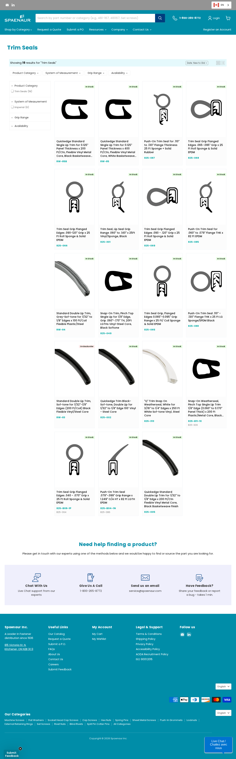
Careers (53, 664)
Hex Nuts (106, 720)
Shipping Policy (145, 639)
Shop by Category (17, 29)
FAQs (51, 649)
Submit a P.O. (57, 644)
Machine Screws (14, 720)
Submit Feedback (60, 669)
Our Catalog (56, 634)
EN (222, 5)
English (222, 686)
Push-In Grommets (171, 720)
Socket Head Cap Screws (63, 720)
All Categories (122, 724)
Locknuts (192, 720)
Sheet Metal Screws (144, 720)
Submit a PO (75, 29)
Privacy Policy (144, 644)
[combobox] (221, 5)
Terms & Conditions (149, 634)
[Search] (160, 18)
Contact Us (141, 29)
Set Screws (43, 724)
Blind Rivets (76, 724)
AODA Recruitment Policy (152, 654)
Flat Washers (36, 720)
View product (74, 113)
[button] (218, 63)
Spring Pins (121, 720)
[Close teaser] (20, 749)
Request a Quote (49, 29)
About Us (54, 654)
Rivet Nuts (60, 724)
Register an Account (217, 29)
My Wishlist (99, 639)
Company (118, 29)
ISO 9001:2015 (144, 659)
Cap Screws (89, 720)
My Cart (97, 634)
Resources (96, 29)
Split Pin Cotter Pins (98, 724)
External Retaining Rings (19, 724)
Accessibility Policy (148, 649)
